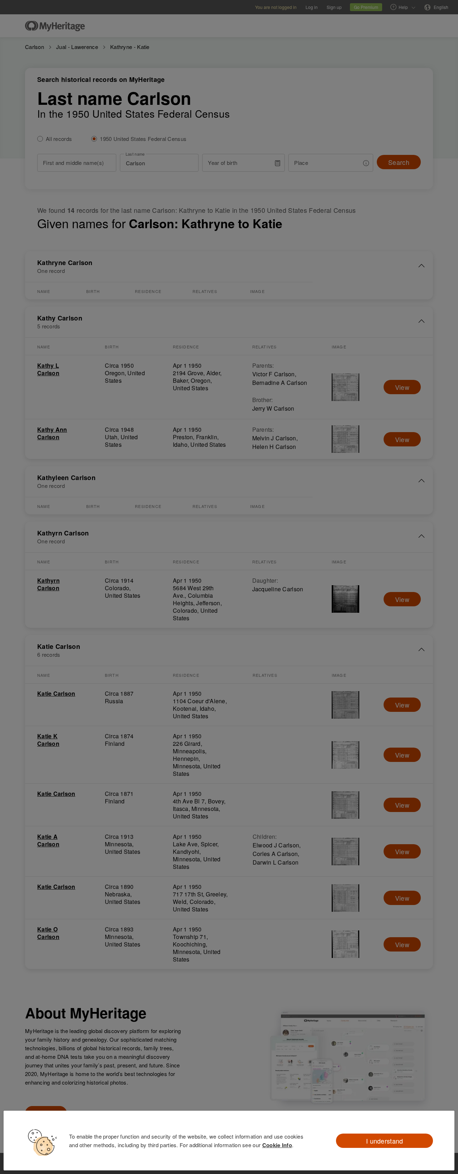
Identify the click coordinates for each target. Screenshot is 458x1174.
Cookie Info (277, 1145)
